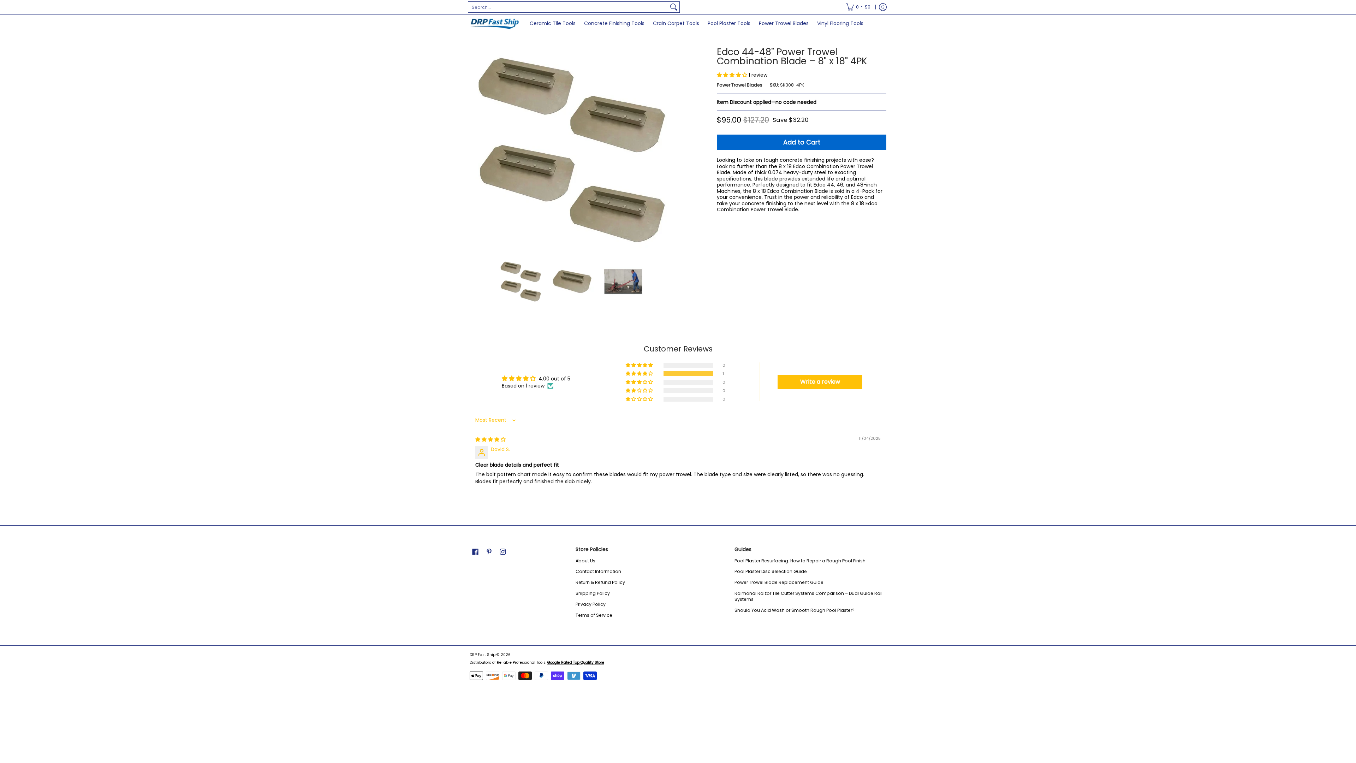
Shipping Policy (593, 593)
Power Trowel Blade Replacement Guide (778, 582)
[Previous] (474, 150)
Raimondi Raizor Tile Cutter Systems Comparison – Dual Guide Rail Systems (808, 596)
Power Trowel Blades (739, 85)
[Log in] (883, 7)
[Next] (669, 150)
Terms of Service (594, 615)
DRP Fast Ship (482, 654)
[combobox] (568, 7)
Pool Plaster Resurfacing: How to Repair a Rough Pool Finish (800, 561)
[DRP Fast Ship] (494, 23)
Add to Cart (801, 142)
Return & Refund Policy (600, 582)
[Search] (673, 7)
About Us (585, 561)
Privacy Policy (591, 604)
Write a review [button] (820, 382)
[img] (490, 439)
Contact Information (598, 571)
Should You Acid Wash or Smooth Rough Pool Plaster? (794, 610)
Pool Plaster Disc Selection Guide (770, 571)
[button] (733, 74)
